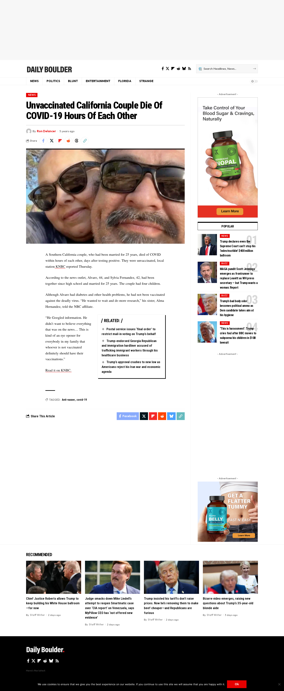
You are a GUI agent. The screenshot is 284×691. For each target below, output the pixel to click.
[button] (85, 141)
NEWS (32, 95)
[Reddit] (178, 69)
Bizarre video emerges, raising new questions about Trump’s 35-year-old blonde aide (228, 603)
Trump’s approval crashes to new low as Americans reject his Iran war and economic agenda (131, 366)
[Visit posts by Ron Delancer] (28, 131)
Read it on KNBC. (58, 370)
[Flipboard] (173, 69)
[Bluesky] (184, 69)
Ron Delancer (46, 131)
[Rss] (189, 69)
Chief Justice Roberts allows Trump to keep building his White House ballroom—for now (53, 603)
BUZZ (224, 263)
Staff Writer (37, 614)
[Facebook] (163, 69)
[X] (167, 69)
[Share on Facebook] (43, 141)
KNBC (60, 266)
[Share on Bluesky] (171, 416)
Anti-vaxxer (68, 399)
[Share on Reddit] (68, 141)
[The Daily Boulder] (49, 69)
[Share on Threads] (76, 141)
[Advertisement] (142, 30)
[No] (279, 684)
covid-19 (82, 399)
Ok (237, 684)
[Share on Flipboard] (60, 141)
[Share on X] (51, 141)
